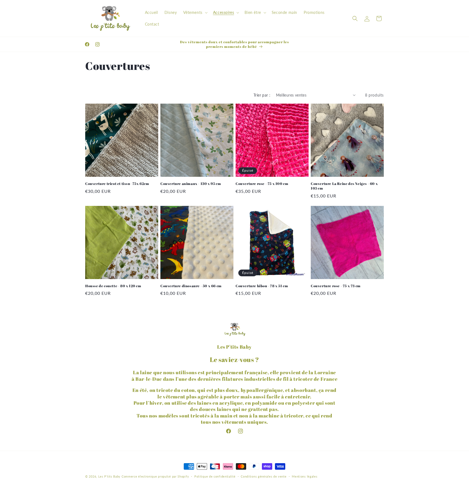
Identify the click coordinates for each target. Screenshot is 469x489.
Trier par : (261, 95)
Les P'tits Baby (109, 476)
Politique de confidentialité (215, 476)
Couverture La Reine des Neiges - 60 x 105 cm (344, 186)
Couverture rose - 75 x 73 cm (336, 286)
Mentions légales (304, 476)
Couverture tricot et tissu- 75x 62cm (117, 183)
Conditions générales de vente (263, 476)
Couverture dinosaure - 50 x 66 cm (191, 286)
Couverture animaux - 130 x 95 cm (190, 183)
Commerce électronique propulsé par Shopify (155, 476)
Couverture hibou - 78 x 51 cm (262, 286)
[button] (195, 12)
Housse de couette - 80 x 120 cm (113, 286)
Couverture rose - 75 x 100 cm (262, 183)
